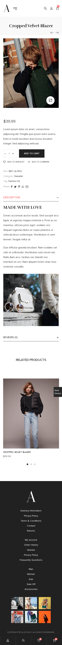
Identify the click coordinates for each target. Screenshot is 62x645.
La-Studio (26, 632)
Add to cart (32, 153)
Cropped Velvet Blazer (17, 452)
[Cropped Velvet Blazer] (52, 32)
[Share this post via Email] (27, 186)
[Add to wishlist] (31, 448)
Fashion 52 (14, 181)
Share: (6, 186)
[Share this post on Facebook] (11, 186)
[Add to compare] (38, 448)
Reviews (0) (10, 337)
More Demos (58, 392)
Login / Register (51, 8)
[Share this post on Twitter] (15, 186)
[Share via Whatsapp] (23, 186)
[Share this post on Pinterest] (19, 186)
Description (11, 197)
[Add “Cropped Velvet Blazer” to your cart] (24, 448)
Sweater (18, 176)
